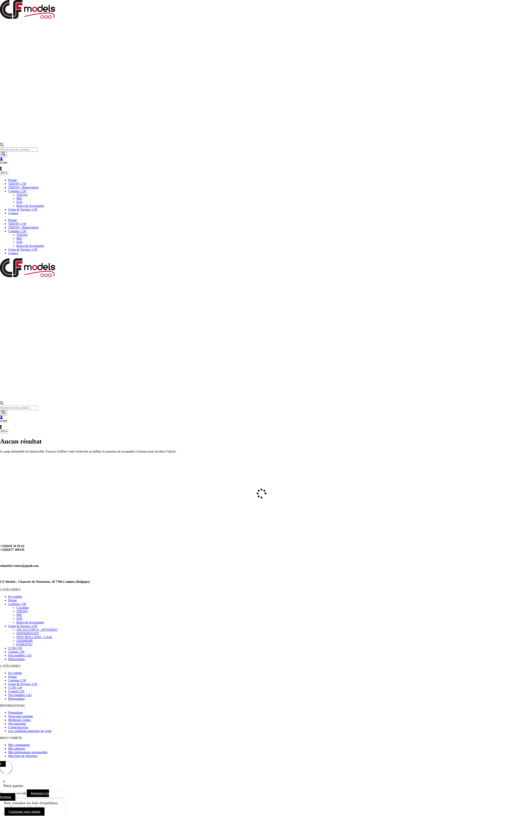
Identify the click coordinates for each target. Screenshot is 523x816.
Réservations (16, 659)
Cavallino (22, 607)
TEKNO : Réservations (23, 187)
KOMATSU (24, 644)
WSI (19, 202)
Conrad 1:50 (16, 651)
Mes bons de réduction (22, 756)
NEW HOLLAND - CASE (34, 637)
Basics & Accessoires (30, 205)
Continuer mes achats (24, 811)
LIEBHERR (24, 640)
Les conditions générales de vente (29, 731)
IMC (19, 198)
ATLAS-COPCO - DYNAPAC (37, 629)
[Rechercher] (3, 154)
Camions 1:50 (17, 191)
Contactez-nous (18, 727)
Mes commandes (19, 745)
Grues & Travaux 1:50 (22, 209)
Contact (13, 213)
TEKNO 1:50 (17, 183)
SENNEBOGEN (27, 633)
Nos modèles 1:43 (19, 655)
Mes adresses (16, 748)
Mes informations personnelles (27, 752)
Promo (12, 180)
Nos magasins (17, 723)
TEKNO (22, 194)
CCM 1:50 (15, 648)
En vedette (15, 596)
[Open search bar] (2, 145)
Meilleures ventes (19, 720)
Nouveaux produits (20, 716)
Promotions (15, 712)
